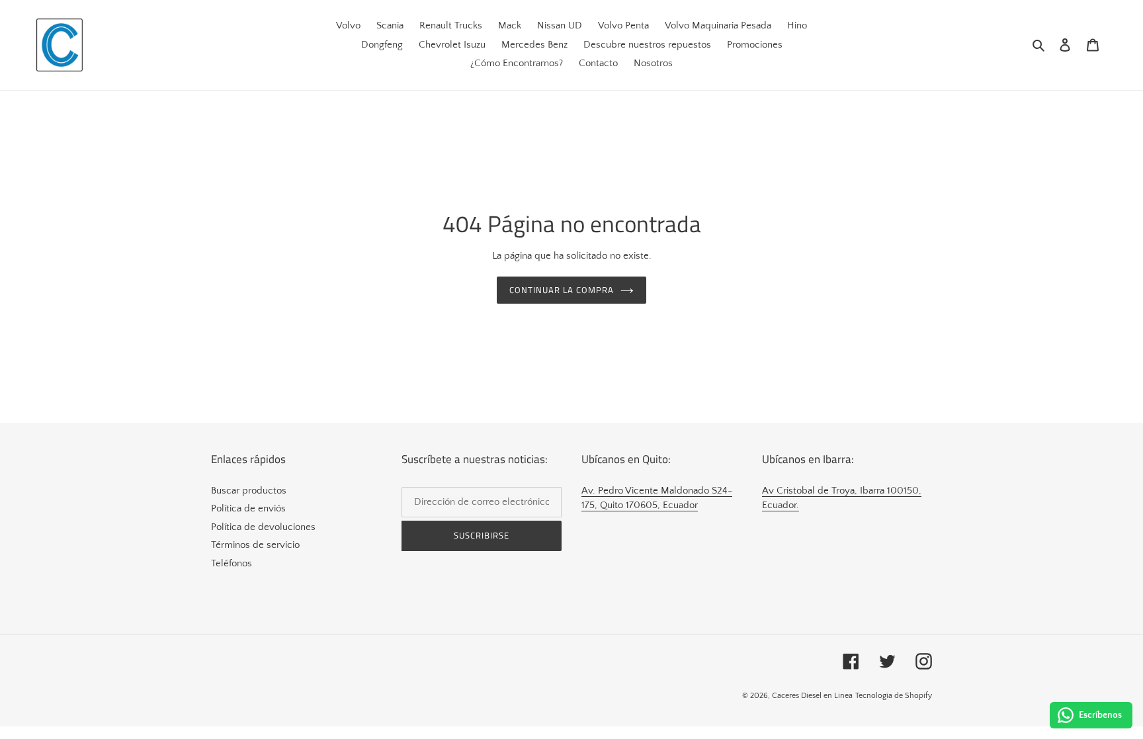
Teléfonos (231, 563)
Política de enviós (248, 508)
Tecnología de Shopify (893, 695)
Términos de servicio (255, 544)
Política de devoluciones (263, 527)
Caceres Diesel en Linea (812, 695)
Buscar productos (248, 490)
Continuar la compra (561, 289)
